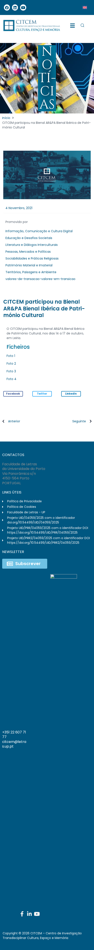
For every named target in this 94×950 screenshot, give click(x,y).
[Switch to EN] (84, 7)
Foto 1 (11, 356)
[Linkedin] (15, 7)
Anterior (14, 421)
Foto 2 (11, 363)
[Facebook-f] (21, 914)
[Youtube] (23, 7)
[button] (13, 394)
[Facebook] (7, 7)
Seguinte (79, 421)
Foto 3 (11, 371)
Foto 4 (11, 379)
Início (6, 118)
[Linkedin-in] (29, 914)
